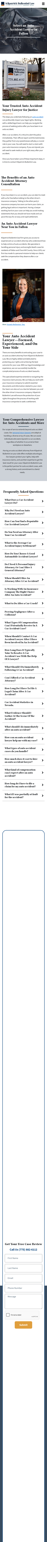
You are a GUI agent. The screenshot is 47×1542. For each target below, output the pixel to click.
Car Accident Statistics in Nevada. (19, 704)
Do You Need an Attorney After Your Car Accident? (21, 534)
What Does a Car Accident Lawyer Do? (19, 501)
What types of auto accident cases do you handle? (20, 750)
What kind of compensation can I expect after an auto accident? (20, 773)
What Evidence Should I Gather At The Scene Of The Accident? (19, 716)
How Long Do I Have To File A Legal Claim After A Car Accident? (21, 691)
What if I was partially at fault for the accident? (21, 796)
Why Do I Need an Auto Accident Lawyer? (17, 512)
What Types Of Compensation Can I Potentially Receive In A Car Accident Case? (21, 626)
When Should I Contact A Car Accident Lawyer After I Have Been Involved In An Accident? (22, 639)
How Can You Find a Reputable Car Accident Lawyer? (21, 523)
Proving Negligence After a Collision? (20, 613)
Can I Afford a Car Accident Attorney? (20, 679)
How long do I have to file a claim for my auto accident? (20, 785)
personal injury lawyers (22, 432)
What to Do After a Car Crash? (21, 603)
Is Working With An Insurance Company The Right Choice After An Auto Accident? (21, 592)
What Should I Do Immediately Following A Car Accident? (22, 668)
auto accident (37, 117)
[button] (43, 4)
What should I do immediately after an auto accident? (21, 728)
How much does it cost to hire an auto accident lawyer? (21, 761)
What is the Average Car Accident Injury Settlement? (20, 544)
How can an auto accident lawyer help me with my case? (21, 739)
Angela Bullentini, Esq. (16, 324)
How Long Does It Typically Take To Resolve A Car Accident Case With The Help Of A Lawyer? (21, 655)
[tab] (23, 501)
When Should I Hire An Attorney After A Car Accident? (22, 580)
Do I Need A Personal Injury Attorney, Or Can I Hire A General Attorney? (20, 567)
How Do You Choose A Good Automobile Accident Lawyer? (21, 555)
